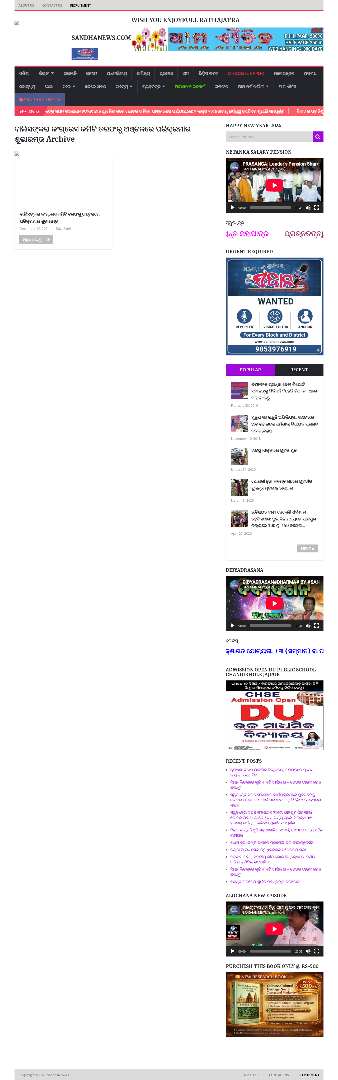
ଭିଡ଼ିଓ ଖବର (208, 73)
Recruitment (80, 5)
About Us (26, 5)
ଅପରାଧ (310, 73)
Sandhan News (58, 1075)
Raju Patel (63, 228)
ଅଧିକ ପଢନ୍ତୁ (32, 239)
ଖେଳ (49, 86)
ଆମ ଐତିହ (287, 86)
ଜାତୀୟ (91, 73)
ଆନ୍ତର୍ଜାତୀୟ (117, 73)
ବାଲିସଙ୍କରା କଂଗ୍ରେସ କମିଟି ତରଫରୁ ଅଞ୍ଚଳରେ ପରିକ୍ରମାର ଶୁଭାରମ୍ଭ (60, 217)
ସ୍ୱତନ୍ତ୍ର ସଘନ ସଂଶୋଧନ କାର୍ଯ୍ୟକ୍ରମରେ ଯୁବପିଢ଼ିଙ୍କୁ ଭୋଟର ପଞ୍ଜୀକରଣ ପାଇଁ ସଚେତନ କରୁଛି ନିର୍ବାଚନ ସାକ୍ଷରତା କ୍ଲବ (275, 800)
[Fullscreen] (316, 207)
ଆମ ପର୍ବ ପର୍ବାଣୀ (251, 86)
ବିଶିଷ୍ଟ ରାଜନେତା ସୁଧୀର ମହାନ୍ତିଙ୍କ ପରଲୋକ (265, 881)
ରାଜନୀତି (70, 73)
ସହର (67, 86)
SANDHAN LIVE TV (41, 100)
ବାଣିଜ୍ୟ (143, 73)
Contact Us (52, 5)
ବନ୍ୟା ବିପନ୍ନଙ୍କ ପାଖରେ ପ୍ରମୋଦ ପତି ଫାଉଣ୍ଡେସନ (271, 842)
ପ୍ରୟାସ (166, 73)
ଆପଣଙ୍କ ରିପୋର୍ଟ (190, 86)
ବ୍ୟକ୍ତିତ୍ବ (151, 86)
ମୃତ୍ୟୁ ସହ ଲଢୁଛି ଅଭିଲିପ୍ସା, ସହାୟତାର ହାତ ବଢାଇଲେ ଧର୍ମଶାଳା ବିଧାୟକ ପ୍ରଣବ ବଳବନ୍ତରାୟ (284, 423)
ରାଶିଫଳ (221, 86)
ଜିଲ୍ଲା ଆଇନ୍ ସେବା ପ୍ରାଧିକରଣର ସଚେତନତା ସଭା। (269, 849)
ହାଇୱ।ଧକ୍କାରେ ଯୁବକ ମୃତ (274, 450)
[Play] (232, 207)
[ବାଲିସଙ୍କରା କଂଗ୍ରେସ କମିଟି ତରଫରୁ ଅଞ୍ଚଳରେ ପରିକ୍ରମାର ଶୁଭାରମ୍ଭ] (63, 179)
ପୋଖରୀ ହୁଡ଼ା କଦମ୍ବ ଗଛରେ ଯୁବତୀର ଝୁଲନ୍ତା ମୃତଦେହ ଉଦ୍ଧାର (281, 484)
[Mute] (308, 207)
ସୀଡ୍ (185, 73)
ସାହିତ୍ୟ (122, 86)
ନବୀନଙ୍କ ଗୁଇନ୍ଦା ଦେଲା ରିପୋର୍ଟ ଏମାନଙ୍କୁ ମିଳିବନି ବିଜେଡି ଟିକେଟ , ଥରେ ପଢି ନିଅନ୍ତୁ (284, 391)
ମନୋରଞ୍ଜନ (284, 73)
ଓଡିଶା (24, 73)
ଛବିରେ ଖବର (95, 86)
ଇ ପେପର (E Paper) (246, 73)
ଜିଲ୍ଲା (44, 73)
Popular (250, 370)
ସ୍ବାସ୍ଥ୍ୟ (27, 86)
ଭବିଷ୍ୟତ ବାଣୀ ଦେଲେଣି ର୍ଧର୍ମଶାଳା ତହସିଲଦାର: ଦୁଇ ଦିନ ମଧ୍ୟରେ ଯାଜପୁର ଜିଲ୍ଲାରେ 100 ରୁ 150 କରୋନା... (283, 518)
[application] (274, 185)
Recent (299, 370)
